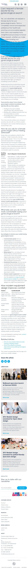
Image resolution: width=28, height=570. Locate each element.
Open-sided (4, 519)
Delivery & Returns (5, 507)
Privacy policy (16, 567)
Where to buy (4, 505)
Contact (3, 503)
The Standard (4, 515)
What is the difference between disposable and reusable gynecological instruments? (15, 346)
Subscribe (22, 488)
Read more (6, 397)
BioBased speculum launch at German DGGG (13, 384)
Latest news (4, 528)
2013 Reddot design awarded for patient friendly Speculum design (13, 455)
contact (24, 334)
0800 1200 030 (6, 552)
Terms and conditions (7, 567)
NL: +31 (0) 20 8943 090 (6, 545)
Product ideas (4, 509)
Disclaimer (24, 567)
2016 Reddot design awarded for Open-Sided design (12, 419)
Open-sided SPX (5, 521)
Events (2, 530)
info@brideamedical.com (7, 554)
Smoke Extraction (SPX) (7, 517)
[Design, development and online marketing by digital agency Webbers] (14, 563)
